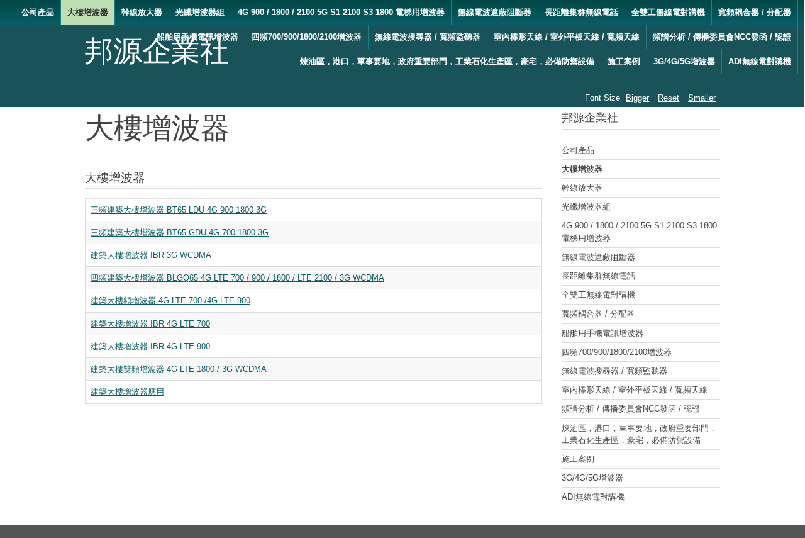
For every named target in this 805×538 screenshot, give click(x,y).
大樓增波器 (87, 12)
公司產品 (37, 12)
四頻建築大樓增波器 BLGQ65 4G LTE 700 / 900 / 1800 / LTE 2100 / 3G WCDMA (237, 278)
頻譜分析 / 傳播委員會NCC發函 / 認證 (722, 37)
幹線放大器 (141, 12)
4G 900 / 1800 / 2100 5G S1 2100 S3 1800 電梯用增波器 (341, 12)
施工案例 (624, 61)
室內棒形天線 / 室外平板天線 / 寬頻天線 (567, 37)
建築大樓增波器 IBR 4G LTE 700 (150, 323)
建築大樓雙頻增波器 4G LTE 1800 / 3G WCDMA (179, 369)
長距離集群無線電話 (581, 12)
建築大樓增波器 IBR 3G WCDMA (151, 255)
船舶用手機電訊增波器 (197, 37)
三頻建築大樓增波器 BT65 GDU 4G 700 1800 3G (180, 232)
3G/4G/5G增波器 (684, 61)
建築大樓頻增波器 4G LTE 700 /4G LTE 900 (170, 300)
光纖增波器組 (200, 12)
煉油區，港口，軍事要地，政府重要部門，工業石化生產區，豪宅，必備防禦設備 (447, 61)
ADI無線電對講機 (759, 61)
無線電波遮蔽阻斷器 (494, 12)
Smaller (702, 98)
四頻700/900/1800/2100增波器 (307, 37)
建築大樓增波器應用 (127, 391)
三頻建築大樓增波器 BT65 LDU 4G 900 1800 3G (179, 210)
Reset (668, 98)
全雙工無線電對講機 (668, 12)
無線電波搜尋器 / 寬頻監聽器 (427, 37)
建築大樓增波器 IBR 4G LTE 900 (150, 346)
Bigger (637, 98)
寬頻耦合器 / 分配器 (754, 12)
